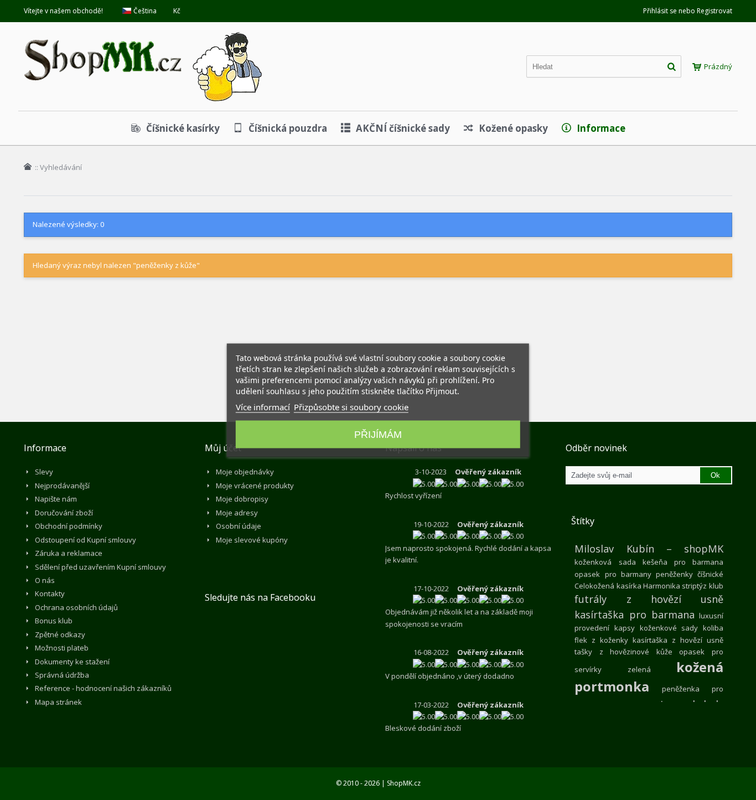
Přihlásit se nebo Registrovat (687, 11)
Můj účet (223, 448)
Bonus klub (54, 621)
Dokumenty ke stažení (72, 662)
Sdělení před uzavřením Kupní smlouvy (100, 567)
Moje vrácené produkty (255, 486)
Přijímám (378, 434)
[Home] (28, 167)
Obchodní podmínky (68, 526)
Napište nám (56, 499)
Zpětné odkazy (60, 634)
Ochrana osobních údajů (76, 607)
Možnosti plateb (62, 648)
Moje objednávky (245, 472)
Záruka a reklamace (68, 553)
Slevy (44, 472)
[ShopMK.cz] (143, 30)
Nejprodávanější (62, 486)
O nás (45, 580)
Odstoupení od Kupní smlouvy (85, 540)
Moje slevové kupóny (252, 540)
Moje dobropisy (242, 499)
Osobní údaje (238, 526)
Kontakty (50, 593)
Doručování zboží (64, 513)
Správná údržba (62, 675)
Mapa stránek (58, 702)
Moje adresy (237, 513)
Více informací (263, 406)
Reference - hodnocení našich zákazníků (103, 688)
